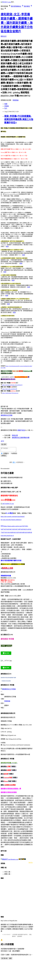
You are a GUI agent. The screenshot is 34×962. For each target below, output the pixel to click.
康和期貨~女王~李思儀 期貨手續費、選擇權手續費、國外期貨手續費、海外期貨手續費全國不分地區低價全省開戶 (17, 23)
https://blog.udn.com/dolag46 (9, 389)
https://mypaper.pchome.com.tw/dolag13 (12, 385)
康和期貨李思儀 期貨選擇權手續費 (8, 677)
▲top (2, 441)
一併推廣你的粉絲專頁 (6, 681)
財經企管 (15, 435)
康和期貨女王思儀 (6, 415)
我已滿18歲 (4, 958)
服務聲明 (19, 936)
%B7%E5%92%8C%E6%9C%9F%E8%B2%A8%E (16, 529)
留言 (23, 430)
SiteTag (31, 862)
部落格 (6, 106)
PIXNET (8, 934)
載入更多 (3, 444)
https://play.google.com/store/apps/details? (13, 516)
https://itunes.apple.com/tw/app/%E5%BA (16, 526)
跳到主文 (4, 36)
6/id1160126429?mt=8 (7, 535)
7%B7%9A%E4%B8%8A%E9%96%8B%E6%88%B (16, 532)
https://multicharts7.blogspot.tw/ (10, 393)
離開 (10, 958)
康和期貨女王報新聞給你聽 (20, 437)
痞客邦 (19, 430)
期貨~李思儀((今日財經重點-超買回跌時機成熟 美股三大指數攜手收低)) (18, 119)
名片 (5, 108)
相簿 (5, 104)
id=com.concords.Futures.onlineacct (11, 519)
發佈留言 (3, 455)
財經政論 (15, 100)
